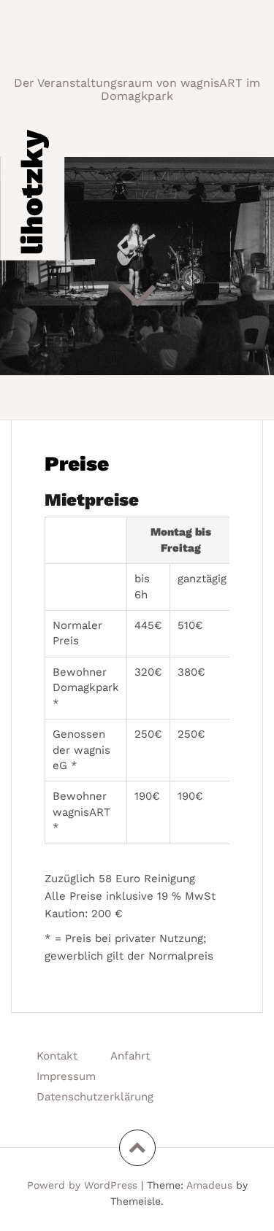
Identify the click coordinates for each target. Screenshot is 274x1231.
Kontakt (57, 1055)
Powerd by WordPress (82, 1185)
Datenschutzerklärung (95, 1096)
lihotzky (32, 191)
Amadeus (209, 1185)
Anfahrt (130, 1055)
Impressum (66, 1076)
